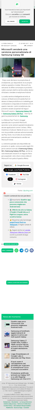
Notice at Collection (24, 404)
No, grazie (10, 21)
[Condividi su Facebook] (32, 250)
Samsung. (24, 116)
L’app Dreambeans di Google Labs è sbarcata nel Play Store (20, 356)
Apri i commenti (7, 250)
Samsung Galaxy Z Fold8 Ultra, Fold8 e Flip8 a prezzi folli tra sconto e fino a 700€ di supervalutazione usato (20, 345)
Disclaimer (15, 402)
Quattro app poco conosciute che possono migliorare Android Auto (19, 324)
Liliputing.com (28, 191)
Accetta (25, 21)
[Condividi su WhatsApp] (16, 250)
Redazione (6, 402)
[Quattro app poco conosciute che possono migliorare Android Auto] (7, 324)
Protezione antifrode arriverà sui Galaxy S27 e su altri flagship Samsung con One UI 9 (20, 376)
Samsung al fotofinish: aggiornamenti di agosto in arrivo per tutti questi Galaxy (20, 334)
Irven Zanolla (8, 43)
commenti (29, 45)
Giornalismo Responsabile (22, 405)
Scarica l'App (18, 407)
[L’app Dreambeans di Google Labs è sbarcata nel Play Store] (7, 356)
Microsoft (6, 45)
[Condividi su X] (26, 250)
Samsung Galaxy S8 (11, 244)
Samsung (14, 45)
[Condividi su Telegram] (21, 250)
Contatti (26, 407)
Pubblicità (9, 407)
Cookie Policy (8, 405)
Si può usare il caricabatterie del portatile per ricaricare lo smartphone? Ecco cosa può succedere (20, 365)
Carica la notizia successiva (17, 282)
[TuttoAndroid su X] (10, 179)
